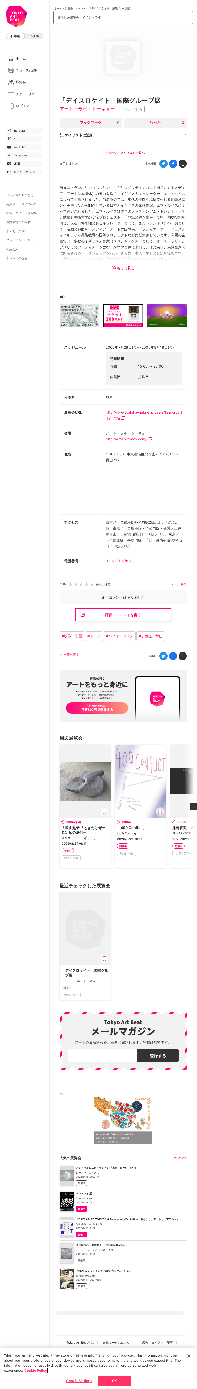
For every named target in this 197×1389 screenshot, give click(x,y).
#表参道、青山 (151, 636)
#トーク (94, 636)
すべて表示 (179, 584)
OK (114, 1381)
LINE (16, 163)
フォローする (130, 109)
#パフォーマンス (119, 636)
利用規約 (12, 249)
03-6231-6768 (118, 561)
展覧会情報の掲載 (18, 222)
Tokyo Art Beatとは (20, 195)
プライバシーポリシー (21, 240)
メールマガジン (24, 172)
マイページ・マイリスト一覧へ (123, 153)
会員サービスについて (21, 204)
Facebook (20, 155)
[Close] (188, 1356)
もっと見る (126, 268)
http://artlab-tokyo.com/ (126, 439)
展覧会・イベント (75, 8)
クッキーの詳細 (17, 258)
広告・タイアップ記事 (21, 213)
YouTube (19, 147)
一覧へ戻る (71, 654)
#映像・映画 (72, 636)
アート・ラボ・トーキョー (87, 109)
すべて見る (180, 1157)
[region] (98, 1368)
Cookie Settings (79, 1381)
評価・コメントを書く (123, 615)
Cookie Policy (35, 1370)
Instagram (20, 130)
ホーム (58, 8)
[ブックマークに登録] (105, 811)
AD (62, 297)
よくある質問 (15, 231)
